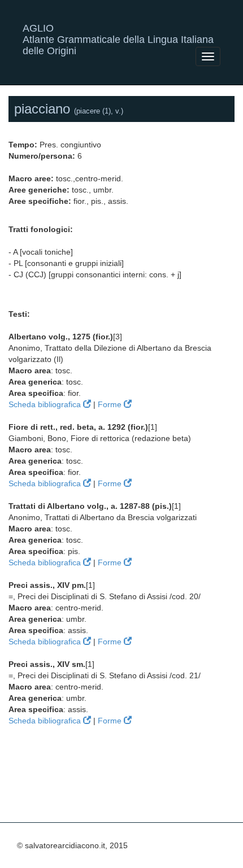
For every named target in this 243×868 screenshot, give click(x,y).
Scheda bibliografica (45, 404)
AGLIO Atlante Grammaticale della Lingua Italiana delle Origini (118, 32)
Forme (111, 404)
